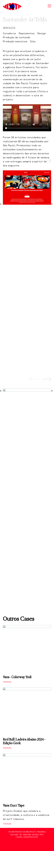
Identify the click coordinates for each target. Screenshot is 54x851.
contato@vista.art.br (30, 837)
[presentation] (34, 161)
